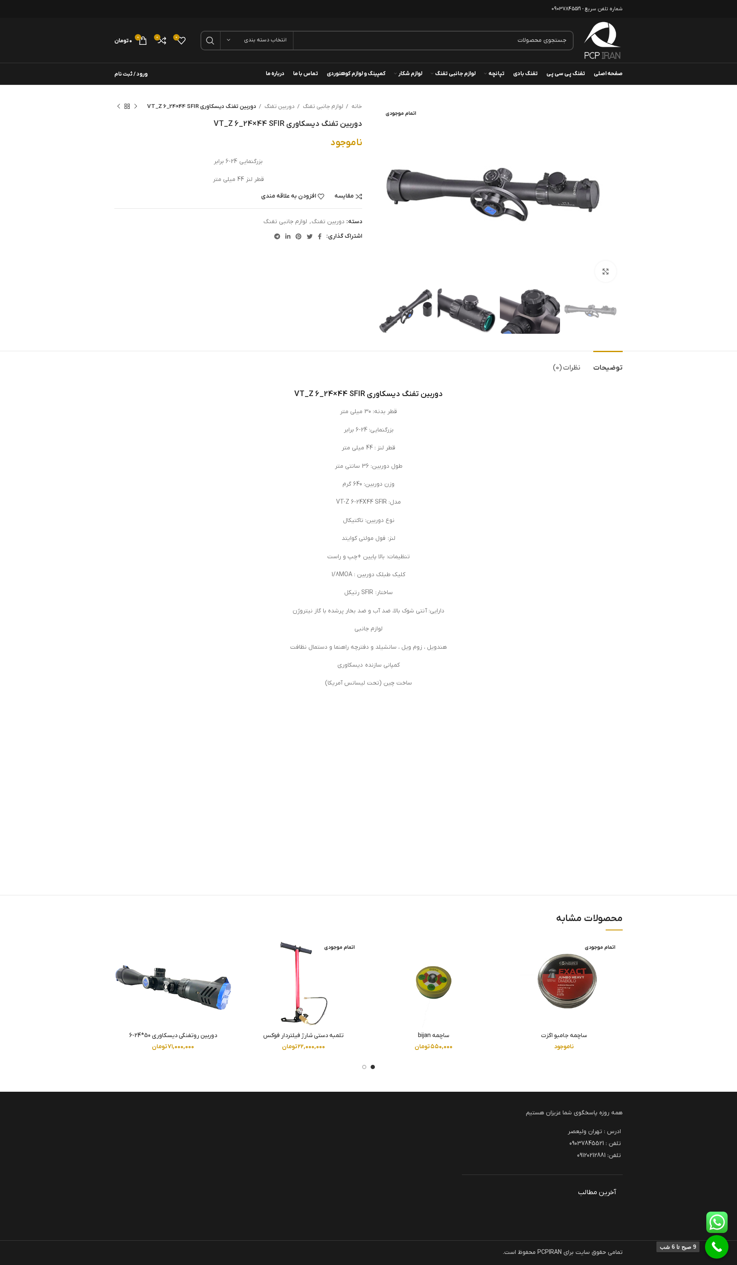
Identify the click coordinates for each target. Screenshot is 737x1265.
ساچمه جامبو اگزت (564, 1036)
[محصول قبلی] (135, 106)
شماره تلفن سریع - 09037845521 (587, 9)
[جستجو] (210, 40)
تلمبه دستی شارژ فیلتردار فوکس (303, 1036)
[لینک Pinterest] (298, 236)
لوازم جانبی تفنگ (322, 106)
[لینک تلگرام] (277, 236)
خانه (356, 106)
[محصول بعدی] (118, 106)
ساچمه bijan (433, 1036)
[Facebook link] (319, 236)
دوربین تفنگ (279, 106)
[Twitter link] (309, 236)
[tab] (608, 364)
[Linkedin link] (288, 236)
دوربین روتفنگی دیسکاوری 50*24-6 (173, 1036)
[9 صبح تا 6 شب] (716, 1247)
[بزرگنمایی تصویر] (605, 271)
